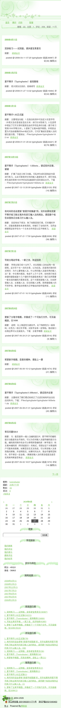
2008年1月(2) (10, 584)
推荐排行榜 (30, 662)
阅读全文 (16, 53)
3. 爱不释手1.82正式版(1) (15, 674)
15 (11, 488)
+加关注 (6, 494)
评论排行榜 (30, 633)
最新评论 (8, 555)
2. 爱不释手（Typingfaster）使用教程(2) (22, 671)
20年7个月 (14, 485)
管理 (31, 22)
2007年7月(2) (10, 590)
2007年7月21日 (11, 202)
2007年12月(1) (11, 587)
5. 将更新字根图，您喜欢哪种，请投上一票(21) (25, 658)
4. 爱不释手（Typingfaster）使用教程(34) (22, 654)
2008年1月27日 (11, 72)
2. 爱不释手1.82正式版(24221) (18, 615)
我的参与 (8, 552)
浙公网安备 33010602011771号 (22, 701)
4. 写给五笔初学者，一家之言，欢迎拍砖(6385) (25, 621)
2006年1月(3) (10, 600)
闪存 (20, 22)
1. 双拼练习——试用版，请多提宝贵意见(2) (23, 668)
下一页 (55, 474)
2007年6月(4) (10, 594)
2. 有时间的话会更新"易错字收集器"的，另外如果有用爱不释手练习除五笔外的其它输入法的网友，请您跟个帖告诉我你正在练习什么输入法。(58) (31, 645)
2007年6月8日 (10, 383)
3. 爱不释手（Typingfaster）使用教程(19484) (24, 618)
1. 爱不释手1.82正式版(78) (16, 638)
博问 (14, 22)
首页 (7, 22)
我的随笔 (8, 546)
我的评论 (8, 549)
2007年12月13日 (11, 156)
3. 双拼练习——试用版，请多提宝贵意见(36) (24, 651)
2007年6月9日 (10, 350)
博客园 (7, 697)
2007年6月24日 (11, 308)
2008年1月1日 (10, 105)
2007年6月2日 (10, 422)
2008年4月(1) (10, 581)
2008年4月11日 (11, 39)
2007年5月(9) (10, 597)
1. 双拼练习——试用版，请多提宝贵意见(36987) (26, 612)
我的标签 (8, 558)
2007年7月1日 (10, 251)
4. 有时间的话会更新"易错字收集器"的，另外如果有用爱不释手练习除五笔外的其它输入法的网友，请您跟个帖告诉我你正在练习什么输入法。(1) (31, 680)
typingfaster (15, 482)
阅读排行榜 (30, 606)
